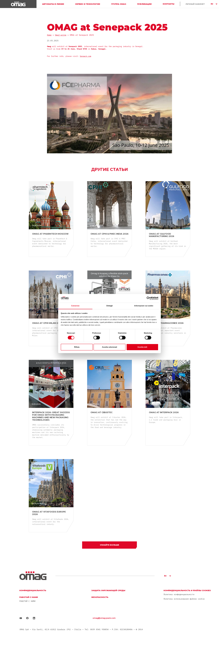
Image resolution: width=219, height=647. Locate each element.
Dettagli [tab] (109, 306)
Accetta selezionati (109, 347)
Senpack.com (85, 56)
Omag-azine (60, 35)
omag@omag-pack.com (104, 618)
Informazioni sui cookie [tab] (143, 306)
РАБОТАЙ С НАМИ (27, 601)
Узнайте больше (109, 545)
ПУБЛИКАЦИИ (144, 4)
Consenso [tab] (75, 306)
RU (212, 4)
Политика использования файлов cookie (184, 599)
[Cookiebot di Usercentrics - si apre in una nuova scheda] (148, 298)
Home (49, 35)
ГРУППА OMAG (118, 4)
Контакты (168, 4)
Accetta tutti (142, 347)
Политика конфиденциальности (179, 594)
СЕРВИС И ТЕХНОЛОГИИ (87, 4)
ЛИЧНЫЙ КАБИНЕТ (195, 4)
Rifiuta (76, 347)
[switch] (96, 337)
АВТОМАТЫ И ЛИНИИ (53, 4)
